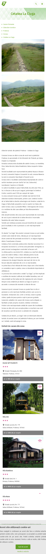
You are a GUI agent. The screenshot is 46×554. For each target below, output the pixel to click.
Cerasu (5, 34)
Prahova (6, 31)
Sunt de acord (23, 547)
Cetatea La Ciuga (8, 37)
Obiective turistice (9, 27)
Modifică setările (23, 551)
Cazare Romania (8, 24)
